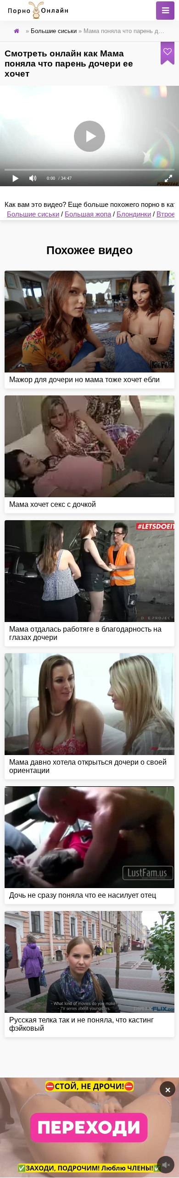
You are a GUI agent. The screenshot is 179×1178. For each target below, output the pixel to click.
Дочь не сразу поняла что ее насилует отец (82, 895)
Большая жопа (88, 214)
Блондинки (134, 214)
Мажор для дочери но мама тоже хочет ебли (84, 379)
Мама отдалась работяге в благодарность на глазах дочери (85, 633)
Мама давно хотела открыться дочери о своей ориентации (88, 766)
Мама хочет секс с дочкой (52, 504)
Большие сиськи (33, 214)
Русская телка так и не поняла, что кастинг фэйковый (81, 1024)
